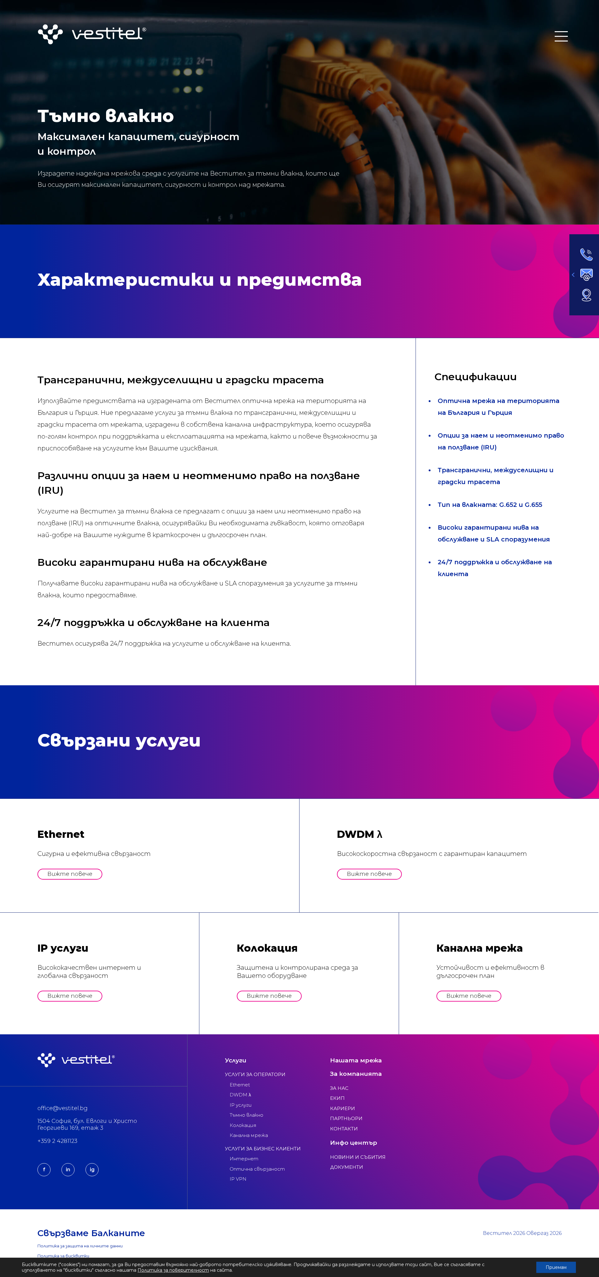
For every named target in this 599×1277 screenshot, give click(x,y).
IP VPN (238, 1179)
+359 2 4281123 (57, 1141)
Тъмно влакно (246, 1115)
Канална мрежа (249, 1135)
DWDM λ (240, 1095)
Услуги (235, 1060)
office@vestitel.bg (62, 1108)
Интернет (244, 1159)
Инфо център (353, 1142)
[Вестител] (92, 34)
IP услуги (241, 1105)
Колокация (243, 1125)
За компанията (356, 1073)
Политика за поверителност (173, 1270)
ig (92, 1170)
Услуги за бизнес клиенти (263, 1149)
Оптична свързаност (257, 1169)
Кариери (342, 1108)
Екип (337, 1098)
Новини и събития (358, 1157)
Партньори (346, 1118)
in (68, 1170)
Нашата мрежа (356, 1060)
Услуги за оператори (255, 1074)
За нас (339, 1088)
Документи (346, 1167)
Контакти (344, 1129)
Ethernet (240, 1085)
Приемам (556, 1267)
